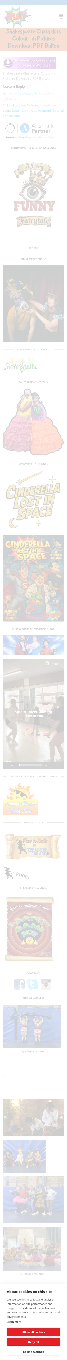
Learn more (14, 1321)
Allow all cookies (33, 1332)
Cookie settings (33, 1352)
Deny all (33, 1342)
